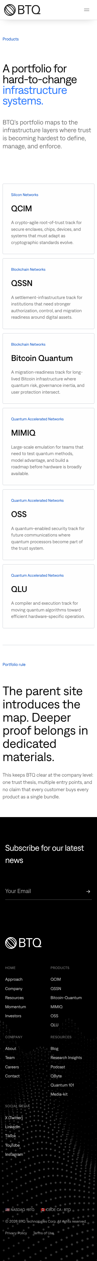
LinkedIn (12, 1127)
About (10, 1048)
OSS (54, 1016)
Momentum (15, 1007)
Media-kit (59, 1094)
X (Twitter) (14, 1118)
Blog (54, 1048)
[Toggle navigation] (86, 10)
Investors (13, 1016)
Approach (14, 979)
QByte (56, 1076)
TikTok (10, 1136)
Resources (14, 997)
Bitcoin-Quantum (66, 997)
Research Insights (66, 1057)
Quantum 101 (62, 1085)
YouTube (12, 1145)
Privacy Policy (16, 1233)
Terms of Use (43, 1233)
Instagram (14, 1154)
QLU (55, 1025)
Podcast (58, 1067)
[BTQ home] (18, 10)
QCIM (56, 979)
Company (14, 988)
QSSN (56, 988)
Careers (12, 1067)
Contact (12, 1076)
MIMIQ (57, 1007)
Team (10, 1057)
